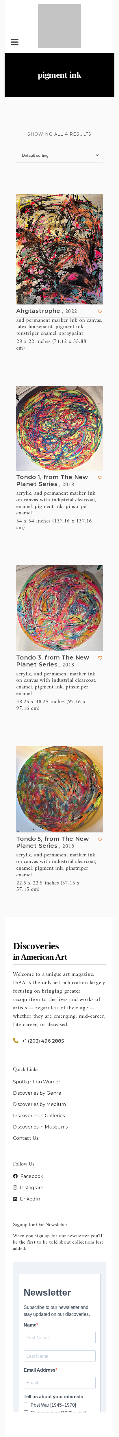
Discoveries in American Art (65, 1410)
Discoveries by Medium (39, 1074)
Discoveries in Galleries (39, 1086)
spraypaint (71, 304)
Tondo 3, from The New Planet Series (52, 632)
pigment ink (69, 297)
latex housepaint (34, 297)
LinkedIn (29, 1169)
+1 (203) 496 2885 (43, 1011)
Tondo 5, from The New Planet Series (52, 813)
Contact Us (25, 1108)
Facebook (31, 1146)
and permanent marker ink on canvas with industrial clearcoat (55, 467)
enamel (24, 477)
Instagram (31, 1158)
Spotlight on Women (37, 1052)
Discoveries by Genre (37, 1063)
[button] (100, 281)
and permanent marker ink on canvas (58, 290)
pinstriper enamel (36, 304)
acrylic (23, 463)
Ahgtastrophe (46, 282)
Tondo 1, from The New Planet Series (52, 451)
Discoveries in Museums (40, 1097)
